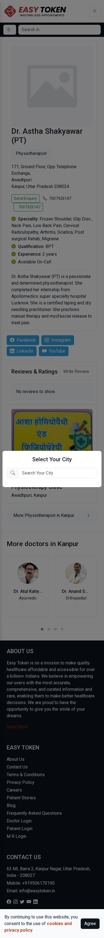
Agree (90, 923)
